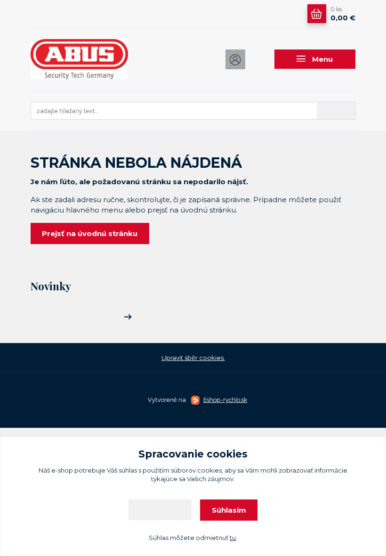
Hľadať (335, 110)
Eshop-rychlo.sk (225, 399)
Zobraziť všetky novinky (81, 317)
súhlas (128, 470)
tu (233, 537)
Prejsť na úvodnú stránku (89, 233)
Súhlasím (229, 510)
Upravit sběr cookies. (193, 357)
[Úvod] (79, 59)
